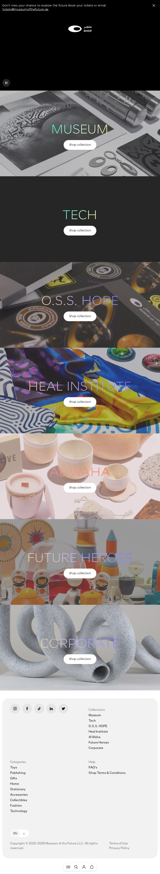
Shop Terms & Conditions (107, 773)
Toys (13, 767)
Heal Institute (98, 731)
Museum (95, 715)
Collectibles (18, 800)
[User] (84, 867)
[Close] (154, 5)
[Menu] (68, 867)
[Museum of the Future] (80, 29)
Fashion (16, 805)
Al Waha (94, 737)
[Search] (76, 867)
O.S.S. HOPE (98, 726)
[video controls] (6, 83)
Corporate (96, 748)
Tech (92, 720)
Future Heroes (99, 742)
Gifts (13, 778)
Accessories (19, 794)
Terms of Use (118, 843)
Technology (18, 811)
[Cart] (92, 867)
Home (14, 784)
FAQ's (93, 767)
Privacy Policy (119, 848)
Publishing (18, 773)
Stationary (18, 789)
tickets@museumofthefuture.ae (25, 9)
